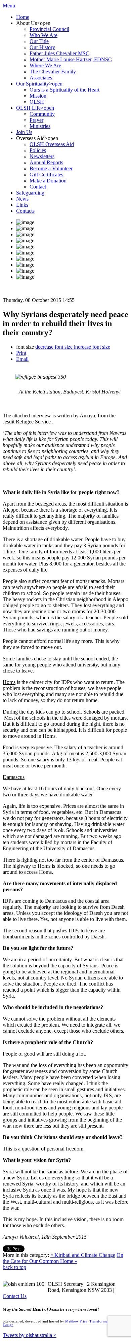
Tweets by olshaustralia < (29, 1335)
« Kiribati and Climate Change (82, 1255)
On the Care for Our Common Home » (63, 1258)
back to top (14, 1267)
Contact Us (15, 1296)
